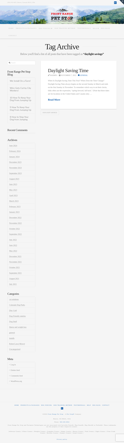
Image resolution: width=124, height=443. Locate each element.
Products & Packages (30, 405)
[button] (121, 2)
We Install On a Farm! (20, 81)
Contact (105, 405)
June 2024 (13, 146)
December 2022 (15, 218)
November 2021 (15, 262)
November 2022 (15, 223)
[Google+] (115, 2)
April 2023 (13, 195)
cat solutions (14, 299)
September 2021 (15, 273)
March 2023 (14, 201)
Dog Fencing (46, 405)
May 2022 (13, 251)
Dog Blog (97, 405)
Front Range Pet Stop (55, 414)
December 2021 (15, 256)
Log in (13, 365)
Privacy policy (62, 439)
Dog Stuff (13, 322)
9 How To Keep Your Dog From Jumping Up (20, 108)
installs (11, 338)
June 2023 (13, 184)
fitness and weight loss (17, 327)
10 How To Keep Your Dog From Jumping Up (20, 99)
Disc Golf (13, 311)
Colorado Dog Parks (17, 305)
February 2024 (14, 151)
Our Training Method (63, 405)
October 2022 (14, 229)
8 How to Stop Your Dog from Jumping (19, 118)
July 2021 (13, 284)
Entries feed (15, 370)
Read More (54, 99)
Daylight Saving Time (68, 70)
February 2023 (14, 207)
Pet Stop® (70, 414)
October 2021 (14, 267)
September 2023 (15, 173)
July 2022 (13, 240)
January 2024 (14, 157)
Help (89, 405)
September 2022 (15, 234)
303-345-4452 (65, 422)
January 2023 (14, 212)
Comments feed (17, 376)
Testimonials (79, 405)
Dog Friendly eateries (17, 316)
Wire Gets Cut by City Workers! (20, 89)
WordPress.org (16, 381)
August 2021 (14, 279)
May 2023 (13, 190)
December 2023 (15, 162)
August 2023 (14, 179)
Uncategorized (14, 349)
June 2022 (13, 245)
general (83, 75)
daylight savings (50, 113)
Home (17, 405)
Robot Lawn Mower (17, 344)
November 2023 (15, 168)
